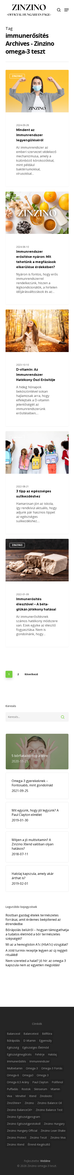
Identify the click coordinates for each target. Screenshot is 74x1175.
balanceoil (13, 1033)
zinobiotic (46, 1096)
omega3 (27, 1075)
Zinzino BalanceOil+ (19, 1110)
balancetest (31, 1033)
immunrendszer (39, 1061)
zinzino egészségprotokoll (23, 1124)
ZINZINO (17, 76)
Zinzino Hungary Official (22, 1130)
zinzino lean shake (53, 1130)
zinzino (29, 1103)
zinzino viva (58, 1137)
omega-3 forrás (51, 1068)
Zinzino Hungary (54, 1124)
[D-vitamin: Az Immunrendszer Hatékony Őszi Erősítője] (37, 367)
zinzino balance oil (49, 1103)
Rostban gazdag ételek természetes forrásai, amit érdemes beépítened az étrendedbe (33, 919)
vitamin (55, 1089)
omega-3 (32, 1068)
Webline (45, 1161)
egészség (13, 1047)
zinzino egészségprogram (23, 1117)
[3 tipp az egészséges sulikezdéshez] (37, 482)
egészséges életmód (35, 1047)
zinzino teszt (38, 1137)
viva (9, 1096)
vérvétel (20, 1096)
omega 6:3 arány (18, 1082)
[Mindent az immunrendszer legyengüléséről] (37, 128)
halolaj (52, 1054)
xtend (32, 1096)
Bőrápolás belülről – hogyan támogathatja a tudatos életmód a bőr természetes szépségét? (37, 934)
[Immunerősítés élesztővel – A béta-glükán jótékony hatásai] (37, 593)
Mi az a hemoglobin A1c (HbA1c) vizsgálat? (37, 944)
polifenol (57, 1082)
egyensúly (45, 1040)
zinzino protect (16, 1137)
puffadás (12, 1089)
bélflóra (47, 1033)
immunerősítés (16, 1061)
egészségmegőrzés (19, 1054)
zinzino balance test (49, 1110)
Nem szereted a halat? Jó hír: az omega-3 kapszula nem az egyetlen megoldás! (36, 963)
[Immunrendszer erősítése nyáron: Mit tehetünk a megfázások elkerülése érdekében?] (37, 248)
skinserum (40, 1089)
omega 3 (43, 1075)
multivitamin (14, 1068)
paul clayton (40, 1082)
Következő (31, 674)
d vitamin (29, 1040)
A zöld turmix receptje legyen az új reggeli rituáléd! (36, 952)
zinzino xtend (15, 1144)
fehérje (40, 1054)
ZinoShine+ (14, 1103)
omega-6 (13, 1075)
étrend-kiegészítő (39, 1144)
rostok (26, 1089)
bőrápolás (13, 1040)
